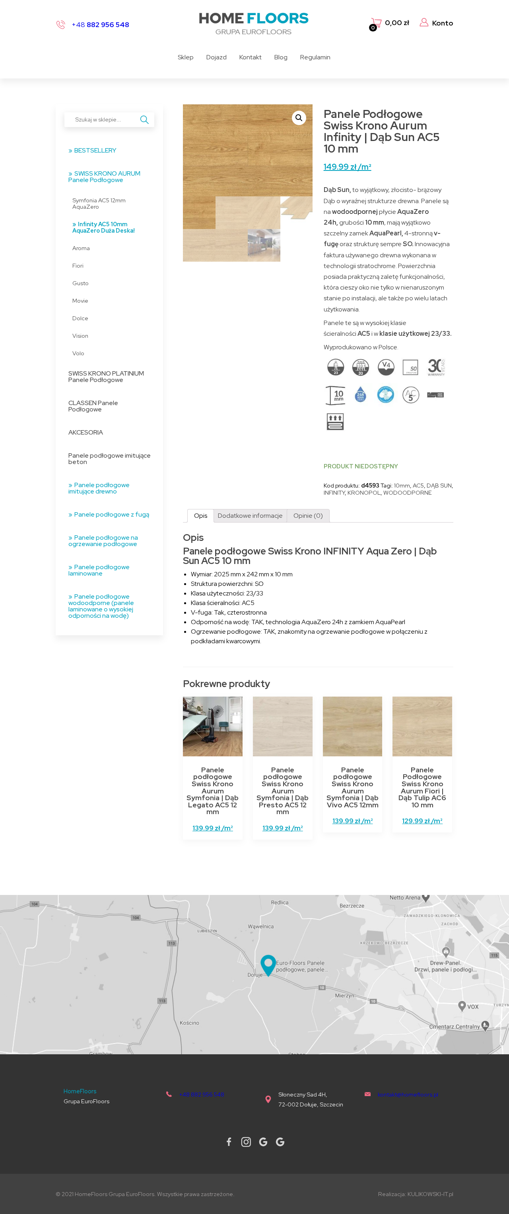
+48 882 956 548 (201, 1094)
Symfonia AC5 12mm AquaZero (99, 203)
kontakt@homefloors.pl (408, 1094)
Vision (80, 335)
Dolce (80, 318)
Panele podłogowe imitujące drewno (99, 488)
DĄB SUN (439, 485)
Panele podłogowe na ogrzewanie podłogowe (103, 540)
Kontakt (250, 57)
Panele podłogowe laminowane (99, 570)
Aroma (81, 248)
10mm (402, 485)
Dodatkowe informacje (250, 515)
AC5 (418, 485)
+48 (100, 24)
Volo (78, 353)
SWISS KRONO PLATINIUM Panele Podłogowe (106, 376)
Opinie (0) (308, 515)
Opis (200, 515)
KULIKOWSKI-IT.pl (430, 1194)
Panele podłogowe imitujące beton (109, 458)
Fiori (78, 265)
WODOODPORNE (407, 492)
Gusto (80, 283)
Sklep (186, 57)
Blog (281, 57)
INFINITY (334, 492)
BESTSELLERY (95, 150)
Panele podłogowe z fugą (111, 514)
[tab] (200, 516)
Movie (80, 300)
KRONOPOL (364, 492)
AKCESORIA (85, 432)
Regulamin (315, 57)
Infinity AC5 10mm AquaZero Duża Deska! (103, 227)
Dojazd (216, 57)
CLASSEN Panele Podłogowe (93, 406)
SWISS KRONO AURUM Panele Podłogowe (104, 176)
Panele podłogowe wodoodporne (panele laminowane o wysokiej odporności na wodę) (101, 606)
